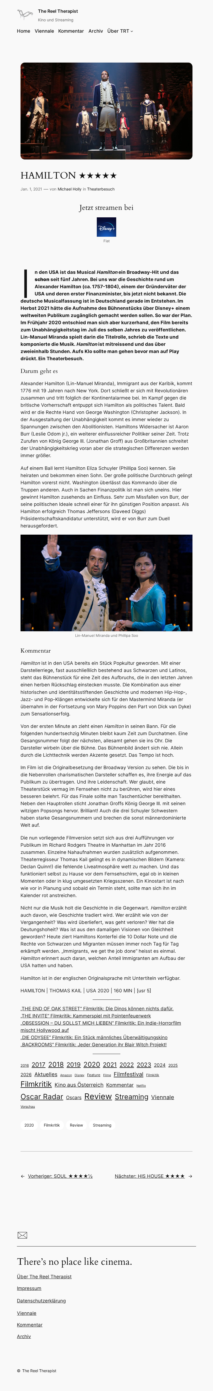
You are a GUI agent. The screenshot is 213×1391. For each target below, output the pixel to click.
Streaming (131, 1097)
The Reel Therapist (58, 11)
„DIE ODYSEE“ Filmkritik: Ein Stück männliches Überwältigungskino (94, 1037)
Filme (107, 1075)
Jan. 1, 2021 (31, 189)
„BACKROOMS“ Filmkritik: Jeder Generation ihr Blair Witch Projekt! (94, 1044)
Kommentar (120, 1085)
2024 (160, 1065)
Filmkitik (152, 1075)
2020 (91, 1064)
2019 (74, 1064)
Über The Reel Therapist (44, 1276)
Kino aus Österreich (79, 1085)
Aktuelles (45, 1074)
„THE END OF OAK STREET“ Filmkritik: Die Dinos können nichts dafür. (97, 1008)
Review (98, 1096)
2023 (144, 1064)
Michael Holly (70, 189)
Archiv (24, 1336)
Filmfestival (128, 1074)
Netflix (141, 1086)
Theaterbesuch (101, 189)
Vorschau (28, 1106)
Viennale (162, 1097)
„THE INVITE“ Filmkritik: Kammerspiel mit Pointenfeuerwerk (86, 1016)
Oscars (74, 1097)
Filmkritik (36, 1084)
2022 (127, 1064)
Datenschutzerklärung (41, 1301)
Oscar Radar (42, 1096)
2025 (173, 1065)
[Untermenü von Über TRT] (131, 31)
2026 (26, 1074)
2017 (38, 1064)
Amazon (66, 1075)
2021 (110, 1064)
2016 (25, 1065)
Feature (93, 1075)
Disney (79, 1075)
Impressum (29, 1288)
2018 (56, 1064)
